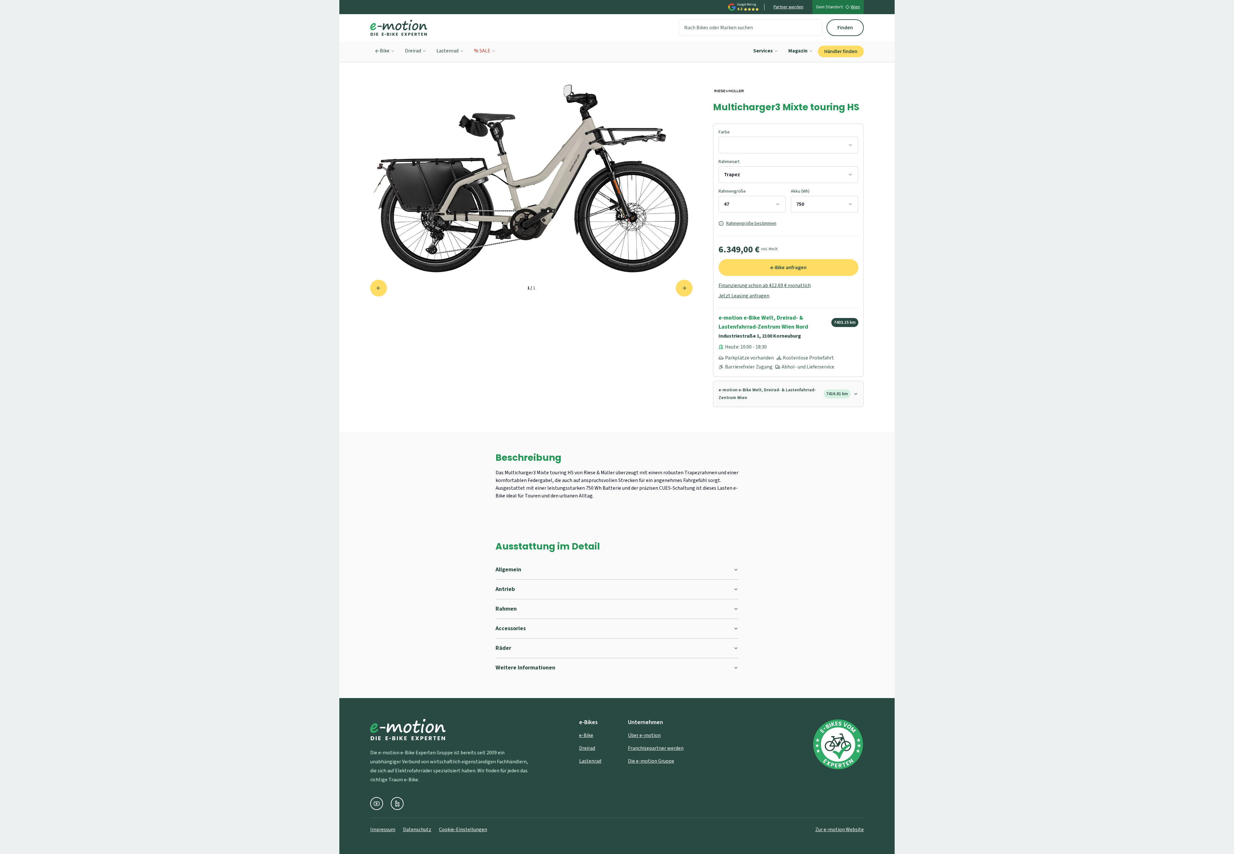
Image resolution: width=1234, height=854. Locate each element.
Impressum (382, 829)
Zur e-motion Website (839, 829)
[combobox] (788, 145)
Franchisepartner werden (656, 748)
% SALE (482, 50)
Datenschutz (417, 829)
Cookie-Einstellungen (463, 829)
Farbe (724, 132)
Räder (503, 648)
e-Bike (382, 50)
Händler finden (840, 51)
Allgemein (508, 570)
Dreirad (413, 50)
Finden (845, 27)
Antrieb (505, 589)
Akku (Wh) (800, 191)
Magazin (798, 50)
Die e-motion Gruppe (651, 761)
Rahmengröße (732, 191)
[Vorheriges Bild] (378, 288)
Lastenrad (447, 50)
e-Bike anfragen (788, 267)
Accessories (511, 628)
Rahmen (506, 609)
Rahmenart (729, 162)
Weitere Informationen (525, 668)
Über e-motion (644, 735)
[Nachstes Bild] (684, 288)
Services (763, 50)
